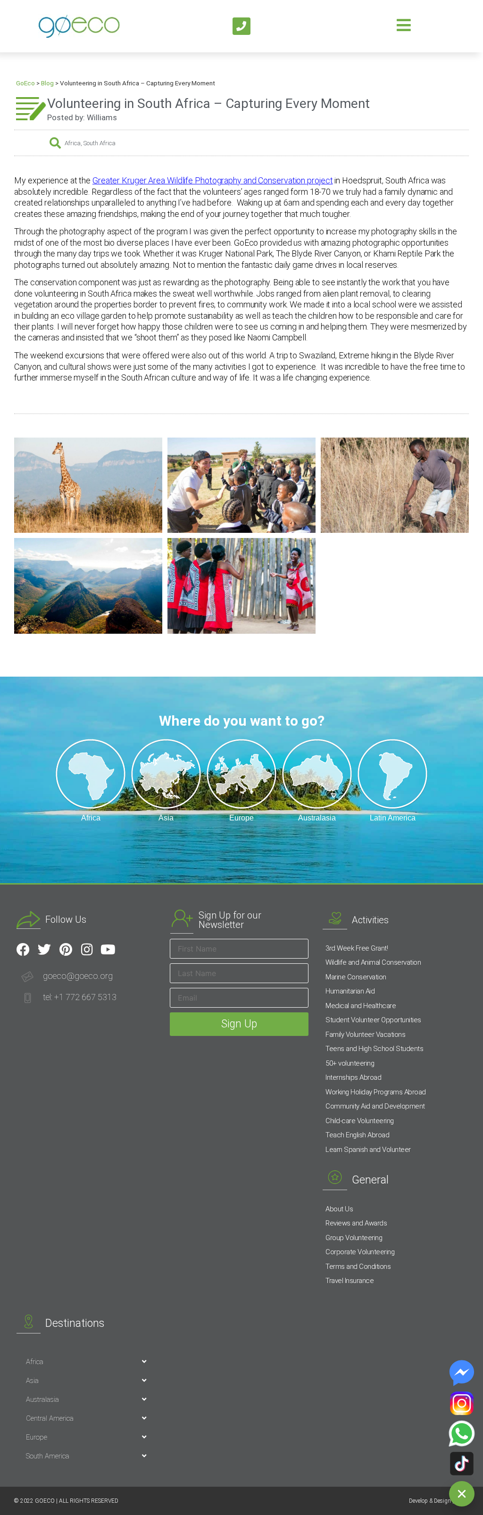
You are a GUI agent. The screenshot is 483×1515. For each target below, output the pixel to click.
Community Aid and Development (375, 1106)
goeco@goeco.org (78, 976)
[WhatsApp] (462, 1433)
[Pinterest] (65, 949)
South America (47, 1456)
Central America (50, 1418)
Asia (32, 1380)
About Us (339, 1209)
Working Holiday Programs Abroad (375, 1092)
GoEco (25, 83)
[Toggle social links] (462, 1494)
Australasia (42, 1399)
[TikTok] (462, 1463)
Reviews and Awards (356, 1223)
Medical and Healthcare (360, 1006)
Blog (47, 83)
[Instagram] (86, 949)
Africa (73, 143)
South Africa (99, 143)
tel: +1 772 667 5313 (80, 997)
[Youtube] (108, 949)
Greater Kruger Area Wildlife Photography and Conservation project (212, 180)
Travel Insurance (349, 1280)
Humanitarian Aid (350, 991)
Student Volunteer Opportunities (373, 1020)
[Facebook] (23, 949)
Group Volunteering (353, 1238)
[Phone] (241, 26)
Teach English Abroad (357, 1135)
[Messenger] (462, 1373)
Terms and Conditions (358, 1266)
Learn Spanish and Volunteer (368, 1149)
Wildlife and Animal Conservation (373, 962)
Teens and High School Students (374, 1048)
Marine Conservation (355, 977)
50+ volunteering (349, 1063)
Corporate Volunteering (359, 1252)
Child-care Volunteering (359, 1121)
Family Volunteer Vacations (365, 1034)
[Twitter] (44, 949)
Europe (36, 1437)
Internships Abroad (353, 1077)
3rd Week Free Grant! (356, 948)
